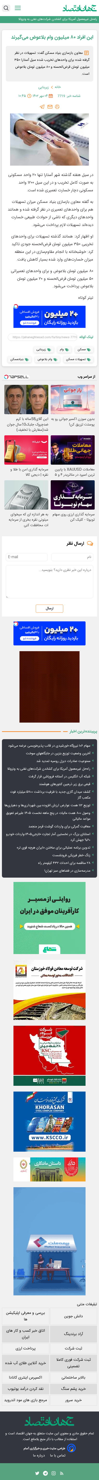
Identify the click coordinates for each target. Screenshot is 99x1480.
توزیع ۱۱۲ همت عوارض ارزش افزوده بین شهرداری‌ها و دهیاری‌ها (47, 805)
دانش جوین (73, 1316)
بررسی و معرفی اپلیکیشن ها (25, 1316)
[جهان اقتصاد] (79, 8)
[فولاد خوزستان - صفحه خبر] (49, 1056)
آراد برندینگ (73, 1334)
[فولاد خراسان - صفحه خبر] (49, 1122)
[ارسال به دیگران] (50, 106)
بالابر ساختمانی (73, 1377)
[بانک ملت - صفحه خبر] (49, 1169)
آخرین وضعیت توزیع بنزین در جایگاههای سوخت (58, 753)
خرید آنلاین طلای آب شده (25, 1363)
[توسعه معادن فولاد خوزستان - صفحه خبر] (49, 990)
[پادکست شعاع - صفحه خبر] (49, 918)
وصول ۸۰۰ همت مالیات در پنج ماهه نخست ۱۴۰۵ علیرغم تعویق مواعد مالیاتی (48, 816)
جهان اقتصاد (24, 1433)
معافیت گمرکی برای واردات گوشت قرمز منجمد (59, 827)
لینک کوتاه (86, 337)
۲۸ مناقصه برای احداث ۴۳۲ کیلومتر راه (64, 863)
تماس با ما (58, 1456)
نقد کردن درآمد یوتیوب (25, 1389)
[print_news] (57, 106)
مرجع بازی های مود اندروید (25, 1400)
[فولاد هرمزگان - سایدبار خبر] (49, 687)
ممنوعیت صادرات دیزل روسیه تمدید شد (63, 761)
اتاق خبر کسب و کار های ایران (25, 1334)
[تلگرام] (42, 107)
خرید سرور (73, 1400)
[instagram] (53, 1474)
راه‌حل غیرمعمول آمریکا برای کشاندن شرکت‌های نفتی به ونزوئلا (57, 19)
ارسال (49, 609)
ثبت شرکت (73, 1348)
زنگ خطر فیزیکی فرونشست (71, 855)
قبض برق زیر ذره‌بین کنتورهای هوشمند (64, 784)
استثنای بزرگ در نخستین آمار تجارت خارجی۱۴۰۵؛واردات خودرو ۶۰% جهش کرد (48, 837)
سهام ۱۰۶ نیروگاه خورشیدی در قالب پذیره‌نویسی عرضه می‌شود (49, 746)
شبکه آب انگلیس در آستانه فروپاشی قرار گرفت (59, 777)
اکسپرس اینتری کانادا (25, 1377)
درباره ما (39, 1456)
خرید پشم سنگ (73, 1389)
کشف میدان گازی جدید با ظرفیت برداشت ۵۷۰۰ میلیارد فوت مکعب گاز (50, 795)
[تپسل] (15, 306)
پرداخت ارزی (26, 1348)
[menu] (17, 8)
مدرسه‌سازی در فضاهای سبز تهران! (67, 871)
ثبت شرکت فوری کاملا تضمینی (73, 1363)
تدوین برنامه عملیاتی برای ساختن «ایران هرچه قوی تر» (53, 848)
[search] (6, 8)
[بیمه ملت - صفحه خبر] (49, 1241)
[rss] (61, 1474)
